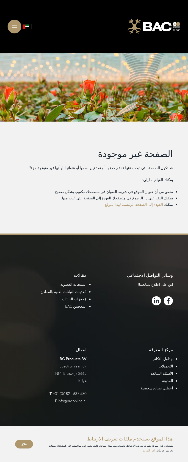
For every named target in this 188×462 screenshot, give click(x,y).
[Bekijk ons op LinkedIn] (156, 300)
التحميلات (165, 366)
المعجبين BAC (75, 306)
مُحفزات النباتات (74, 299)
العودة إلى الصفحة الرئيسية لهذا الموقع (134, 204)
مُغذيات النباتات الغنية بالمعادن (63, 291)
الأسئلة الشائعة (161, 373)
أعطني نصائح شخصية (157, 388)
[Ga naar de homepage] (153, 27)
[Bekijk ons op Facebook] (168, 300)
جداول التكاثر (163, 358)
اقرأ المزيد (149, 450)
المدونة (167, 380)
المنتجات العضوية (73, 284)
